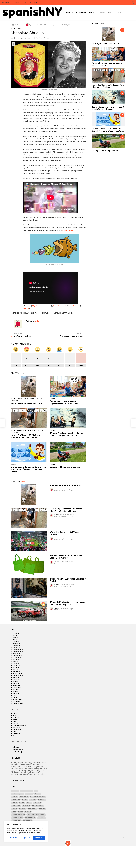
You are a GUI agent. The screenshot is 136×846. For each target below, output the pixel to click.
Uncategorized (17, 729)
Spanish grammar (18, 817)
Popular (17, 2)
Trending (35, 2)
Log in (14, 746)
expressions (16, 799)
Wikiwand (26, 309)
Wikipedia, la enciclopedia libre (41, 306)
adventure (15, 791)
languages (38, 802)
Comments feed (18, 750)
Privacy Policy (121, 838)
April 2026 (16, 642)
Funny (74, 12)
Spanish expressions (19, 814)
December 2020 (18, 703)
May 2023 (16, 677)
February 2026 (17, 646)
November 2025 (18, 651)
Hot (26, 2)
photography (33, 808)
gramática (42, 799)
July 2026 (16, 636)
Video (14, 731)
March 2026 (16, 644)
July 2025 (16, 659)
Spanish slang (17, 820)
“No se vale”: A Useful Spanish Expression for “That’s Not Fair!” (64, 402)
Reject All (26, 838)
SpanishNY (42, 817)
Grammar (82, 12)
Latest (7, 2)
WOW (14, 735)
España (38, 794)
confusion (30, 794)
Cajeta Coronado (68, 230)
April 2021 (16, 695)
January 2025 (17, 665)
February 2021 (17, 699)
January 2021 (17, 701)
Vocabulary (92, 12)
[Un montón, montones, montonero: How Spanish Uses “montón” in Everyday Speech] (29, 452)
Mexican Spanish (38, 805)
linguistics (27, 805)
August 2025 (17, 657)
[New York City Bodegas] (2, 423)
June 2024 (16, 669)
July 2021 (16, 689)
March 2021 (16, 697)
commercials (56, 313)
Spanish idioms (30, 817)
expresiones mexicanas (38, 796)
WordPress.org (17, 752)
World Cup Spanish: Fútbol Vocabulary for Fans (66, 533)
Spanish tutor (28, 820)
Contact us (112, 838)
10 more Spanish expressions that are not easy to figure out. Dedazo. (66, 434)
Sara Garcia (68, 313)
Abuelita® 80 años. (74, 306)
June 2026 (16, 638)
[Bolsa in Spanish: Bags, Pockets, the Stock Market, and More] (29, 564)
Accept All (39, 838)
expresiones (24, 796)
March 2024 (16, 671)
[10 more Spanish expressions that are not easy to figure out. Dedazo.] (68, 418)
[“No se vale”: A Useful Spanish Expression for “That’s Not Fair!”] (68, 386)
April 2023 (16, 679)
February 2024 (17, 673)
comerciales (44, 313)
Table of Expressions (29, 430)
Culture (102, 12)
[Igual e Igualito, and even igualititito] (29, 386)
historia (15, 802)
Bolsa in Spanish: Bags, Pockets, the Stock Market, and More (66, 556)
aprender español (27, 791)
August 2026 (17, 634)
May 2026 (16, 640)
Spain (21, 811)
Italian (29, 802)
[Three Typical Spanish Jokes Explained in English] (29, 588)
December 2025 (18, 649)
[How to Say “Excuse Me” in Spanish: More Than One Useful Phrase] (29, 418)
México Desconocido (59, 306)
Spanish (32, 398)
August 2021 (17, 687)
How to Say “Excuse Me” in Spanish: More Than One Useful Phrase (27, 436)
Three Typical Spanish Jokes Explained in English (68, 580)
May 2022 (16, 683)
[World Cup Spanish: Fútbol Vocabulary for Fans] (29, 541)
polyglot (42, 808)
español (15, 796)
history (22, 802)
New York (23, 808)
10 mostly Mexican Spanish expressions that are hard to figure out (67, 603)
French (25, 799)
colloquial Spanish (18, 794)
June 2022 (16, 681)
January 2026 (17, 647)
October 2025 (17, 653)
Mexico (26, 398)
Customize (13, 838)
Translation (39, 398)
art (36, 791)
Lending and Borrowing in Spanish (65, 467)
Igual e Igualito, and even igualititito (26, 403)
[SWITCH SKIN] (133, 2)
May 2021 (16, 693)
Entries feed (16, 748)
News (14, 721)
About (110, 12)
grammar (33, 799)
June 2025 (16, 661)
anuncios (15, 313)
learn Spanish (16, 805)
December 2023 (18, 675)
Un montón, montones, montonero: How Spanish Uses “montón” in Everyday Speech (28, 469)
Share (13, 44)
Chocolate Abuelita (29, 313)
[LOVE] (43, 604)
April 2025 (16, 663)
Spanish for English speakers (36, 814)
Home (68, 12)
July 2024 (16, 667)
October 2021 (17, 685)
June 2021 (16, 691)
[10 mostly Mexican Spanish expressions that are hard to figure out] (29, 611)
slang (14, 811)
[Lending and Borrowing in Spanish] (68, 452)
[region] (26, 831)
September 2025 (18, 655)
